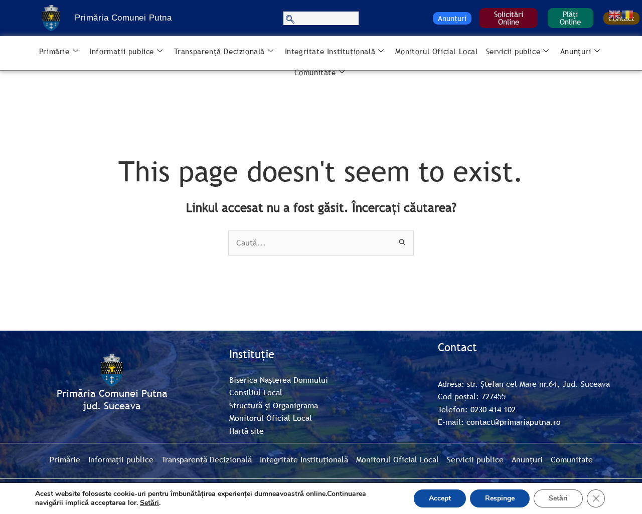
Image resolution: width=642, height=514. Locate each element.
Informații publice (121, 51)
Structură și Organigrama (273, 405)
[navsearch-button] (321, 18)
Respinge (500, 498)
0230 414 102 (493, 409)
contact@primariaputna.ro (513, 421)
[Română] (627, 13)
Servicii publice (513, 51)
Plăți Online (570, 18)
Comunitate (315, 72)
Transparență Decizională (219, 51)
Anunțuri (452, 18)
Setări (149, 502)
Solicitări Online (508, 18)
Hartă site (246, 430)
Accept (440, 498)
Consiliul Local (255, 392)
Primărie (54, 51)
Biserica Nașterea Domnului (278, 379)
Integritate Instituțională (330, 51)
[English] (614, 13)
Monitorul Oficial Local (436, 51)
